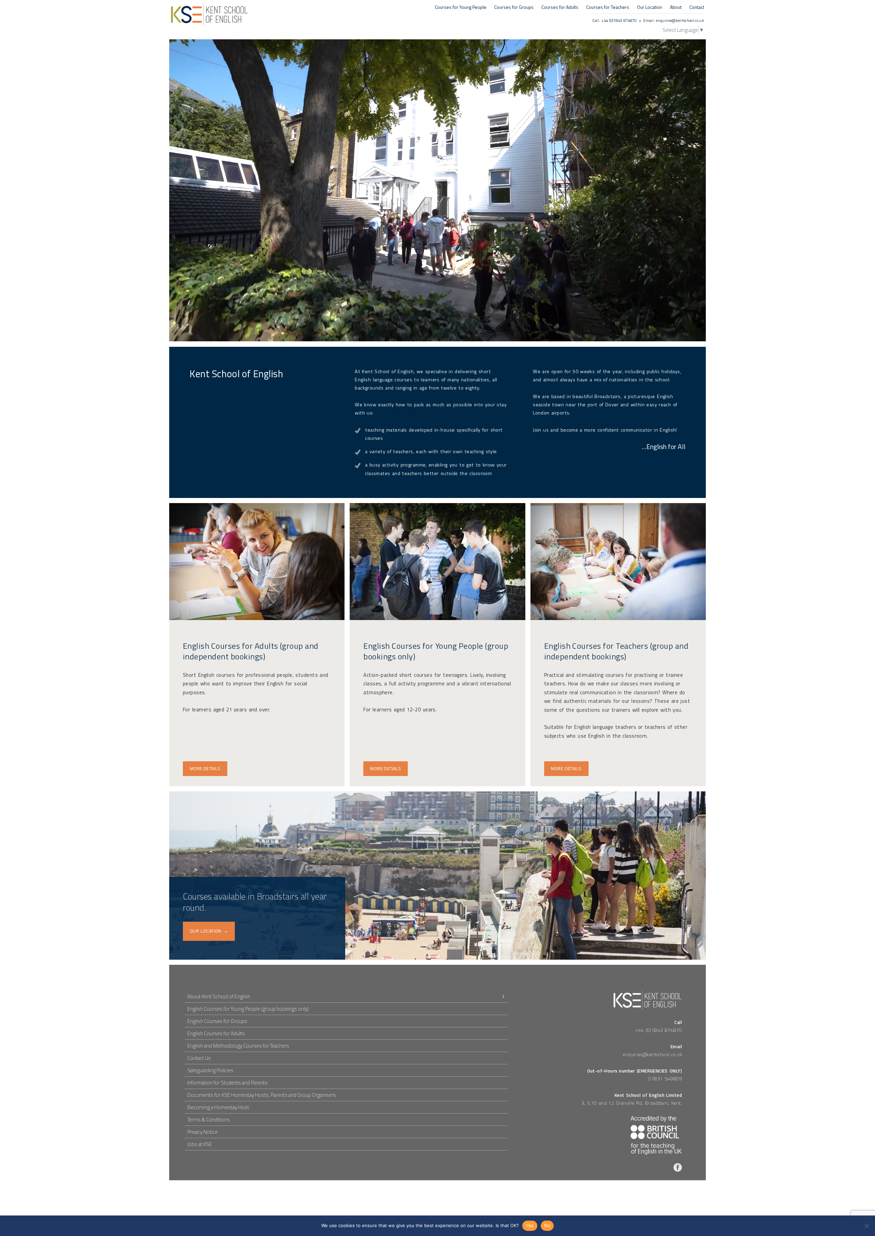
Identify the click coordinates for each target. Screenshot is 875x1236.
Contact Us (199, 1058)
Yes (530, 1225)
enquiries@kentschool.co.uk (680, 20)
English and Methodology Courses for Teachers (238, 1046)
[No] (866, 1225)
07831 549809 (665, 1078)
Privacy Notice (202, 1132)
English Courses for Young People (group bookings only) (435, 651)
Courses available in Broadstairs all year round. (255, 902)
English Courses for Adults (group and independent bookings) (251, 651)
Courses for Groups (514, 7)
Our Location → (209, 931)
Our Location (649, 7)
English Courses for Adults (216, 1033)
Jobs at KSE (199, 1144)
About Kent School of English (218, 996)
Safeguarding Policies (210, 1070)
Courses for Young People (460, 7)
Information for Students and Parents (227, 1083)
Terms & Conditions (208, 1119)
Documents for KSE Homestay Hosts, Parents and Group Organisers (261, 1095)
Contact (696, 7)
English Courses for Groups (217, 1021)
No (547, 1225)
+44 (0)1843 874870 (618, 20)
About (676, 7)
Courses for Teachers (607, 7)
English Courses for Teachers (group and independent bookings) (616, 651)
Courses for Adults (559, 7)
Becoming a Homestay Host (218, 1107)
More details (205, 768)
